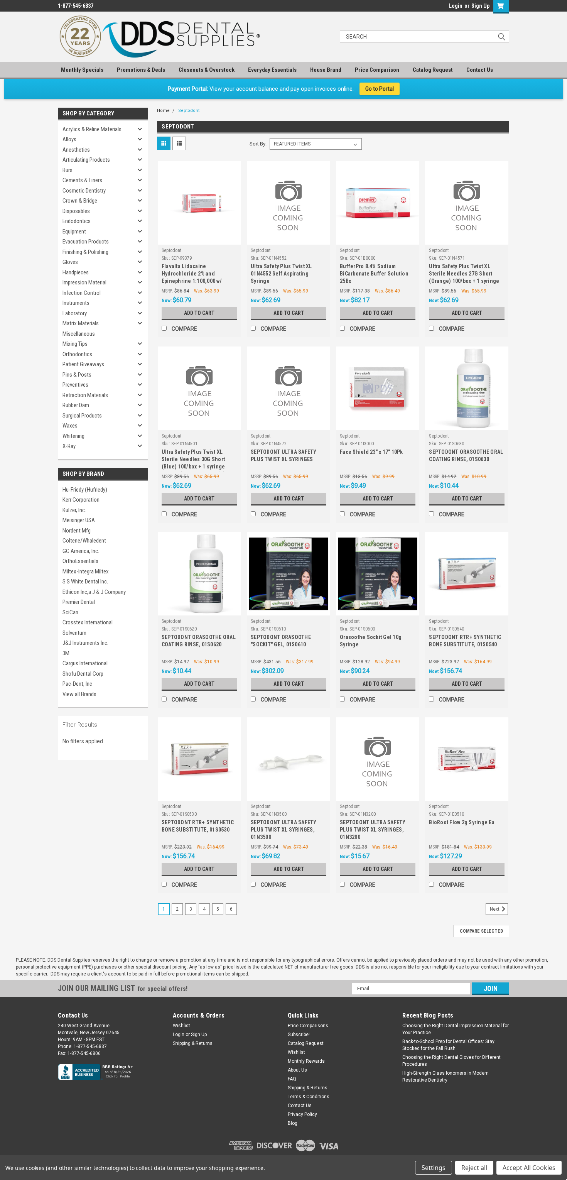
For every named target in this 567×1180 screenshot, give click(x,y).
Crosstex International (87, 622)
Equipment (74, 231)
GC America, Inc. (80, 551)
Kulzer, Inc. (74, 510)
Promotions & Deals (141, 69)
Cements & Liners (82, 180)
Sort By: (258, 144)
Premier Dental (78, 601)
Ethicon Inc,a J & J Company (94, 591)
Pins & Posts (76, 374)
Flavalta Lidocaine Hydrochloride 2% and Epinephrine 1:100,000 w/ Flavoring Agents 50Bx (192, 274)
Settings (434, 1167)
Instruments (75, 302)
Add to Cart (199, 313)
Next (495, 909)
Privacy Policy (302, 1114)
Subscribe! (299, 1034)
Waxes (70, 425)
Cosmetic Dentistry (84, 190)
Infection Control (81, 292)
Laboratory (74, 313)
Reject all (474, 1167)
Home (163, 110)
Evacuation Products (85, 241)
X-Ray (69, 446)
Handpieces (75, 272)
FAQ (292, 1079)
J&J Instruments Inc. (85, 642)
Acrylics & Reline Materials (92, 129)
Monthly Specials (82, 69)
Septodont (188, 110)
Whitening (73, 436)
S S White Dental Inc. (85, 581)
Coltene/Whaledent (84, 540)
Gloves (70, 262)
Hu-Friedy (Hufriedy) (84, 489)
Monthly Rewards (306, 1061)
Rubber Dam (75, 405)
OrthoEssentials (80, 561)
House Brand (325, 69)
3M (65, 653)
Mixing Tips (75, 343)
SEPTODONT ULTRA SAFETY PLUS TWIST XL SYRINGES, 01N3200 (373, 829)
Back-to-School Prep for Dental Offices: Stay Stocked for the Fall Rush (448, 1045)
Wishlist (181, 1025)
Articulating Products (86, 159)
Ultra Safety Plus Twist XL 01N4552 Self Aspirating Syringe (281, 273)
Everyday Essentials (272, 69)
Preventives (75, 384)
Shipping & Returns (193, 1043)
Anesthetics (76, 149)
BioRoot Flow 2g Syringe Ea (461, 822)
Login (455, 6)
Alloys (69, 139)
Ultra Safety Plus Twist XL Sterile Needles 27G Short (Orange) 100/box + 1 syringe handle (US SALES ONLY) (464, 274)
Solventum (74, 632)
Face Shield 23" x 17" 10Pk (371, 452)
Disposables (76, 211)
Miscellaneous (78, 333)
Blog (292, 1123)
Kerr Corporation (81, 499)
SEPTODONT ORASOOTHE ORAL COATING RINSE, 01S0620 (199, 640)
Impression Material (84, 282)
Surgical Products (82, 415)
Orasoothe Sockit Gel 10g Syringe (371, 640)
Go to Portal (379, 89)
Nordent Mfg (76, 530)
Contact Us (479, 69)
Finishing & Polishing (85, 252)
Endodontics (76, 221)
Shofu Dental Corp (82, 673)
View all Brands (79, 694)
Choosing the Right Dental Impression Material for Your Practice (455, 1029)
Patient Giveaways (83, 364)
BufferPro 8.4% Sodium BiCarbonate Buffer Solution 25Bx (374, 273)
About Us (297, 1070)
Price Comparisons (308, 1025)
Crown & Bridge (79, 200)
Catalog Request (433, 69)
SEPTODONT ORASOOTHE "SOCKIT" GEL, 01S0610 (281, 640)
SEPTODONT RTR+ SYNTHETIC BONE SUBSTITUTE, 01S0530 (198, 826)
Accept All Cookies (529, 1167)
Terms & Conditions (308, 1096)
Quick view (199, 239)
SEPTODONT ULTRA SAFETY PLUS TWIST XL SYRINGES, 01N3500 (284, 829)
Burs (67, 170)
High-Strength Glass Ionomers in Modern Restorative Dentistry (445, 1076)
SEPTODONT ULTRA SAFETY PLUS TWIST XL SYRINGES (284, 455)
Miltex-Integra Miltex (85, 571)
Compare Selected (481, 931)
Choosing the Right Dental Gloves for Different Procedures (451, 1061)
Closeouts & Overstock (207, 69)
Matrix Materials (80, 323)
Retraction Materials (85, 395)
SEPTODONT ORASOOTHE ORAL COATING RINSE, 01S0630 (466, 455)
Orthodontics (77, 354)
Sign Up (480, 6)
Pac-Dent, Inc (77, 683)
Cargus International (85, 663)
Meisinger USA (78, 520)
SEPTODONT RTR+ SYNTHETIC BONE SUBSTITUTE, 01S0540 (465, 640)
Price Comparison (377, 69)
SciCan (70, 612)
